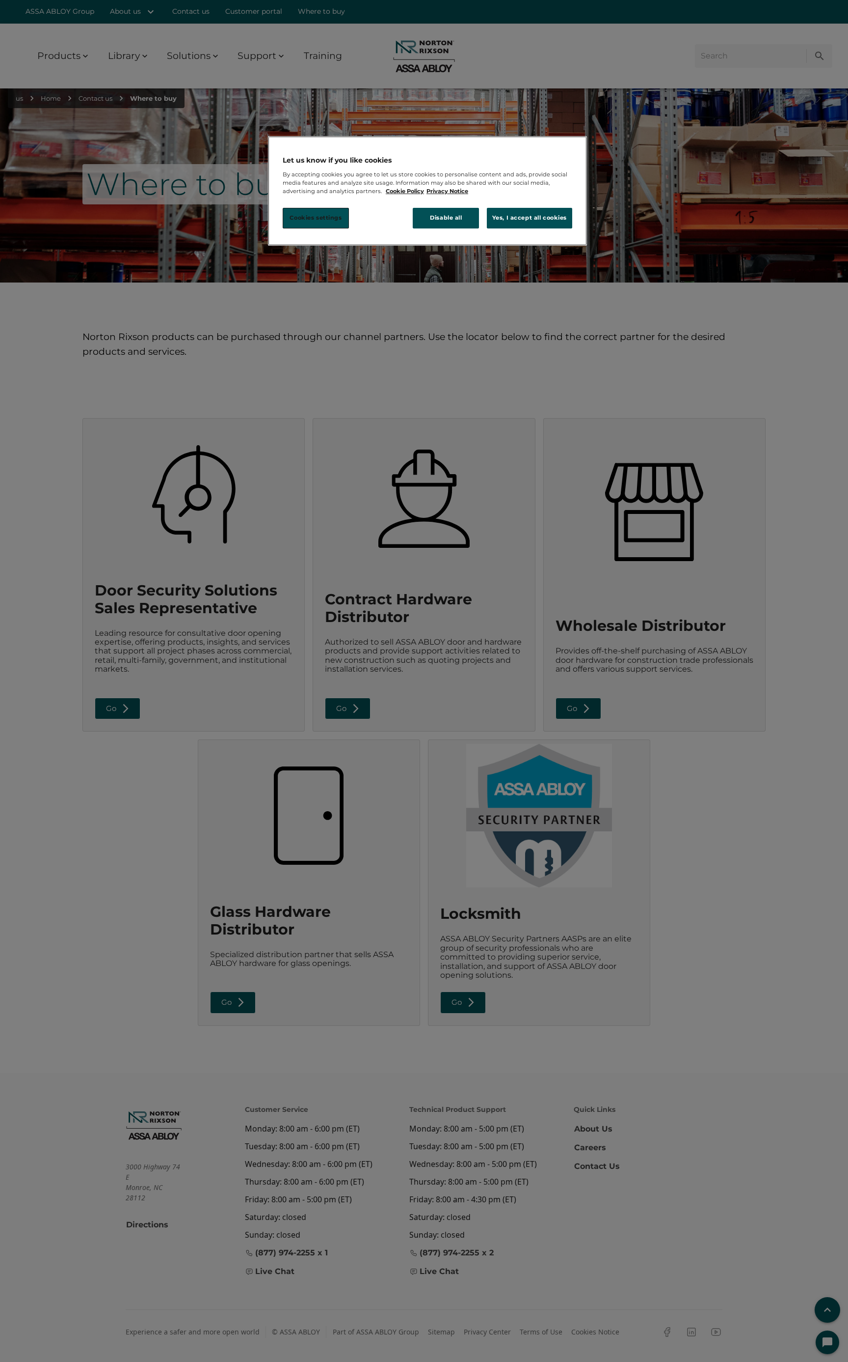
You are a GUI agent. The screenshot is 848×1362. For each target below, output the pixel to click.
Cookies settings (316, 217)
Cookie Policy (405, 191)
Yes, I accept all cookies (529, 217)
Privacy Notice (447, 191)
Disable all (446, 217)
